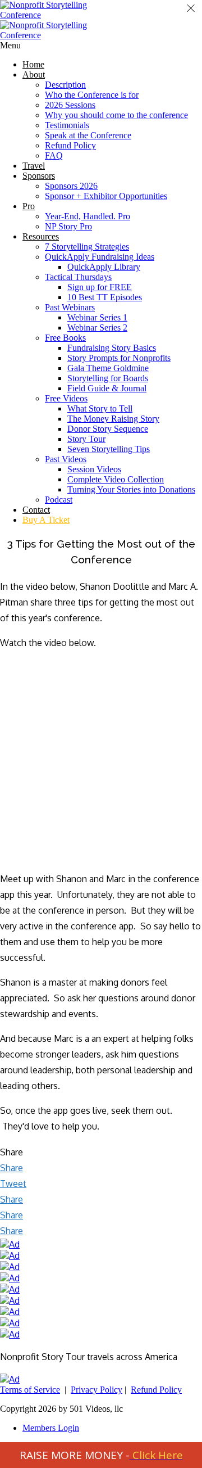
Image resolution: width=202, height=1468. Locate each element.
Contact (36, 509)
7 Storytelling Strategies (87, 246)
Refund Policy (70, 145)
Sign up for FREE (99, 287)
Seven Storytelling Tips (108, 449)
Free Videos (66, 398)
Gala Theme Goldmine (108, 368)
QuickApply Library (103, 267)
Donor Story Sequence (107, 428)
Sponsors (38, 175)
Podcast (58, 499)
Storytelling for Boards (107, 378)
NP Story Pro (68, 226)
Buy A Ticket (46, 520)
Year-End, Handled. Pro (87, 216)
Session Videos (94, 469)
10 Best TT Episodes (104, 297)
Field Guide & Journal (106, 388)
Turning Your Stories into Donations (131, 489)
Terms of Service (30, 1389)
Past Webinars (70, 307)
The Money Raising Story (113, 418)
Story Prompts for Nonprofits (119, 358)
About (33, 74)
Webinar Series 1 (97, 317)
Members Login (50, 1428)
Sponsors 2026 (71, 186)
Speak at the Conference (88, 135)
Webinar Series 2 (97, 327)
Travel (33, 165)
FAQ (54, 155)
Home (33, 64)
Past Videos (65, 459)
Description (65, 84)
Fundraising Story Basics (111, 348)
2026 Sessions (70, 105)
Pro (28, 206)
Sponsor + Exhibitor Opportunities (106, 196)
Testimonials (67, 125)
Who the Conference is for (92, 95)
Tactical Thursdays (78, 277)
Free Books (65, 337)
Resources (40, 236)
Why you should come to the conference (116, 115)
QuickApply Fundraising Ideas (99, 256)
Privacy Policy (96, 1389)
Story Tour (86, 439)
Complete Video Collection (115, 479)
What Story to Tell (99, 408)
